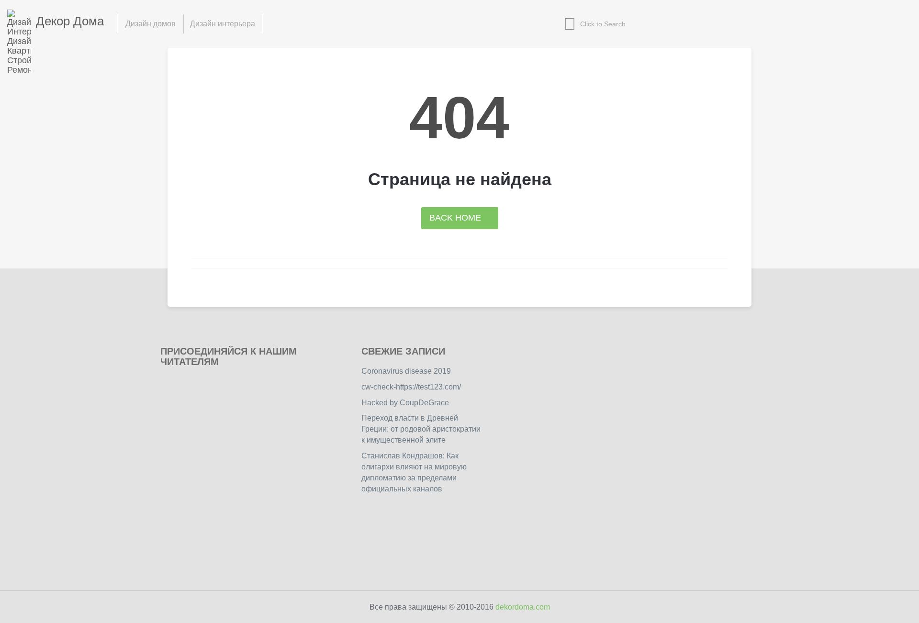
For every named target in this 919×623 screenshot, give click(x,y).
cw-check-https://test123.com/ (411, 387)
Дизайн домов (150, 24)
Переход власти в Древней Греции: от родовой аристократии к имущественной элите (421, 429)
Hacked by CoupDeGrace (405, 403)
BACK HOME (456, 217)
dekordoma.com (522, 607)
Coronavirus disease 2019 (406, 371)
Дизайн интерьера (222, 24)
